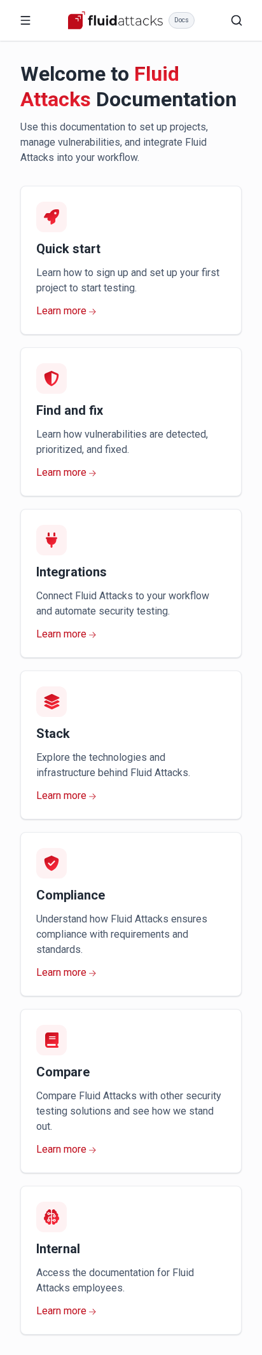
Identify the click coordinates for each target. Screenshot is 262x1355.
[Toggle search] (236, 20)
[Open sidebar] (25, 20)
